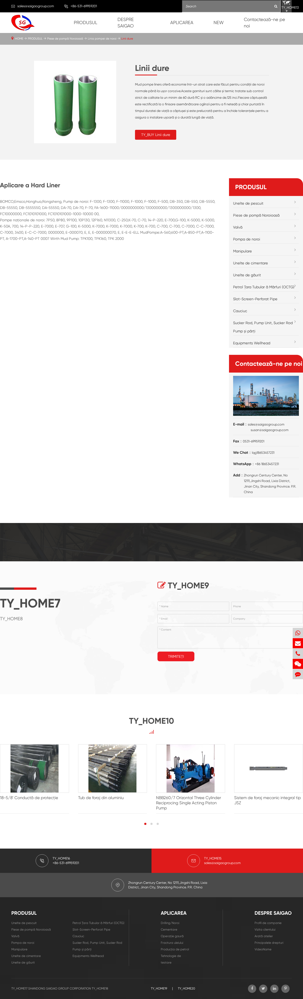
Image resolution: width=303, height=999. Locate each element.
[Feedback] (298, 674)
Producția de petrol (175, 949)
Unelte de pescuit (248, 203)
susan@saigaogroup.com (270, 430)
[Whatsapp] (298, 633)
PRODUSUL (85, 22)
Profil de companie (268, 923)
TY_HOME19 (159, 988)
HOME (19, 38)
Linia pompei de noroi (102, 38)
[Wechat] (298, 664)
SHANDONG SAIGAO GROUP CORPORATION (59, 988)
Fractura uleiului (172, 943)
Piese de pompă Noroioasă (65, 38)
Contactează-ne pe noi (264, 22)
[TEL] (298, 653)
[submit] (275, 6)
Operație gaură (172, 936)
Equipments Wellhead (251, 343)
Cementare (169, 929)
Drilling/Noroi (170, 923)
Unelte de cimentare (250, 263)
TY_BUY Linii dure (155, 134)
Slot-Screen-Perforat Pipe (255, 299)
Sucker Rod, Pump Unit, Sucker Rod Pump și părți (263, 327)
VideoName (263, 949)
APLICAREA (181, 22)
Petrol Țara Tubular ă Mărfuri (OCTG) (263, 287)
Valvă (237, 227)
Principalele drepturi (269, 943)
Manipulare (242, 251)
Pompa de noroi (246, 239)
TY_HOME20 (186, 988)
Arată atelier (264, 936)
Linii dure (127, 38)
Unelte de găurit (247, 275)
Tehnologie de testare (171, 959)
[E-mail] (298, 643)
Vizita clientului (265, 929)
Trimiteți (176, 656)
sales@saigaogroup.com (35, 6)
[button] (145, 824)
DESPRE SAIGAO (125, 22)
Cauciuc (240, 311)
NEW (219, 22)
